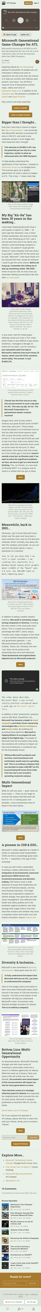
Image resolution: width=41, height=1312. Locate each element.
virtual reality (12, 729)
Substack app (8, 94)
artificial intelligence (27, 726)
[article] (20, 1207)
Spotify (5, 97)
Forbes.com (31, 917)
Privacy (20, 1294)
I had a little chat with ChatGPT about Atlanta (24, 1264)
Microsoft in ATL (13, 1181)
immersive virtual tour (11, 167)
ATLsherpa (24, 67)
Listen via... (25, 34)
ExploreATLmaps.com (11, 91)
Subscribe (28, 3)
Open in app (11, 34)
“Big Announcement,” (14, 130)
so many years (12, 277)
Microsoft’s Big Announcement (19, 1174)
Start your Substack (14, 1302)
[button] (6, 20)
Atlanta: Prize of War (19, 1230)
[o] (5, 1207)
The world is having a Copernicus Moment (20, 1247)
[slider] (18, 28)
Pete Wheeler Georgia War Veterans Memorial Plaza (22, 1214)
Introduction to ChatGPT (21, 1255)
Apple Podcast (18, 97)
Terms (27, 1294)
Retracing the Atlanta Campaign (24, 1238)
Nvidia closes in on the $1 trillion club (21, 1222)
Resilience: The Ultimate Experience (21, 1205)
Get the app (31, 1302)
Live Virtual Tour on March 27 (19, 1167)
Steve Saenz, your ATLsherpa (15, 1110)
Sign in (36, 3)
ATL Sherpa (5, 60)
